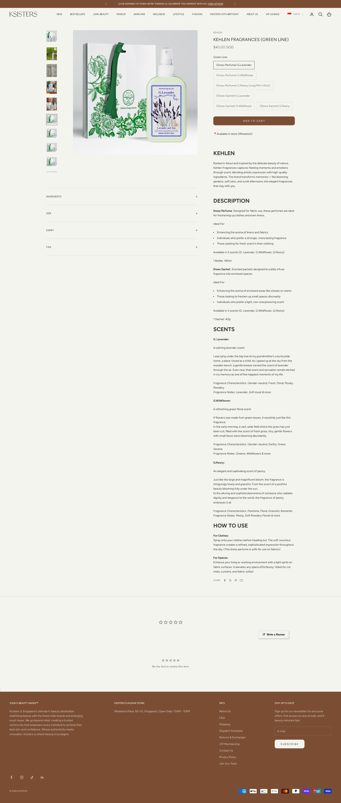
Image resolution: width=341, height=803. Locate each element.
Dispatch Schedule (231, 731)
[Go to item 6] (51, 119)
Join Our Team (228, 763)
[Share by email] (241, 580)
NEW (59, 14)
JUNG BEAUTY (101, 14)
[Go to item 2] (51, 54)
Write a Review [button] (276, 634)
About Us (225, 711)
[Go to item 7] (51, 133)
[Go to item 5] (51, 104)
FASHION (197, 14)
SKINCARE (139, 14)
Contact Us (226, 750)
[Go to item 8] (51, 148)
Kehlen (217, 32)
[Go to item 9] (51, 162)
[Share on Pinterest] (235, 580)
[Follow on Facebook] (11, 777)
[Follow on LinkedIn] (42, 777)
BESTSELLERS (77, 14)
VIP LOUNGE (272, 14)
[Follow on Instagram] (22, 777)
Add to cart (254, 120)
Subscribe (289, 744)
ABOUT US (252, 14)
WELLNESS (159, 14)
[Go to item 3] (51, 70)
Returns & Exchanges (232, 737)
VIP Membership (229, 744)
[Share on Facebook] (224, 580)
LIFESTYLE (178, 14)
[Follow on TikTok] (32, 777)
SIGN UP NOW (215, 4)
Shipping (224, 724)
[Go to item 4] (51, 87)
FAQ (222, 718)
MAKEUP (121, 14)
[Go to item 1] (51, 37)
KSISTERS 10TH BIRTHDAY (224, 14)
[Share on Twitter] (230, 580)
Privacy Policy (227, 757)
